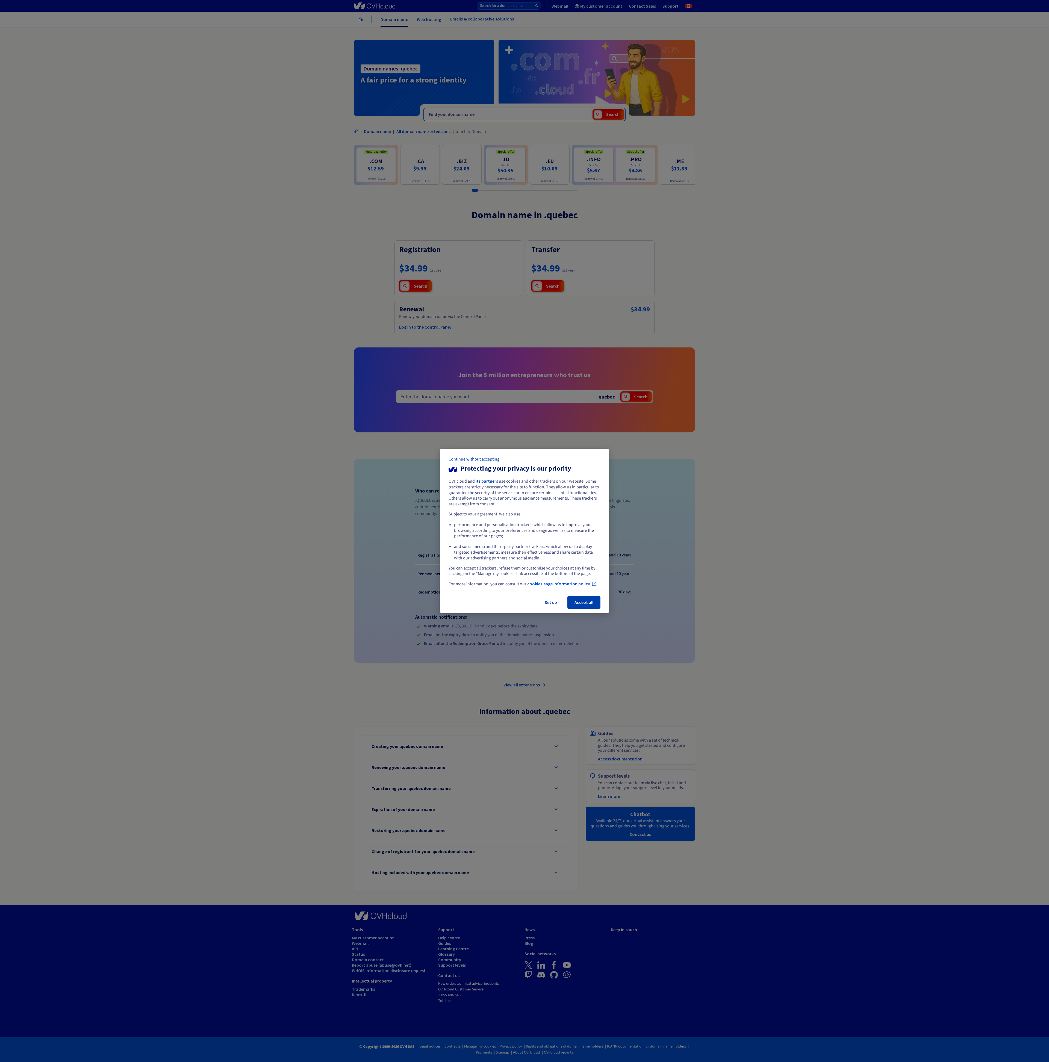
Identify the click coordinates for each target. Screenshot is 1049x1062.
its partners (487, 481)
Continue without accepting (474, 459)
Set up (551, 602)
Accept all (583, 602)
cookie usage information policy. (559, 583)
